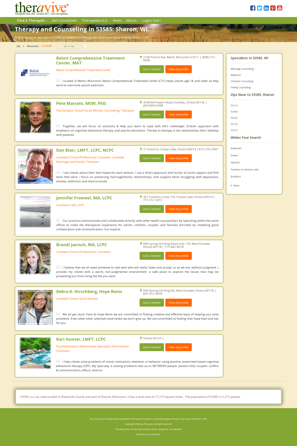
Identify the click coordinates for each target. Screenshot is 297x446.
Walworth (236, 148)
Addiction (236, 75)
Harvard (235, 162)
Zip (18, 46)
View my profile (178, 69)
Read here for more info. (148, 434)
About (131, 20)
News (117, 20)
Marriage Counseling (242, 68)
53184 (234, 111)
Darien (234, 155)
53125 (234, 124)
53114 (234, 105)
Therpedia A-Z (94, 20)
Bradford (236, 176)
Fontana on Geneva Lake (245, 169)
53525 (234, 117)
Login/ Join (151, 20)
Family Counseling (241, 87)
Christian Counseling (242, 81)
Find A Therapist (31, 20)
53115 (234, 130)
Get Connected (64, 20)
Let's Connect (152, 69)
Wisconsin (33, 46)
